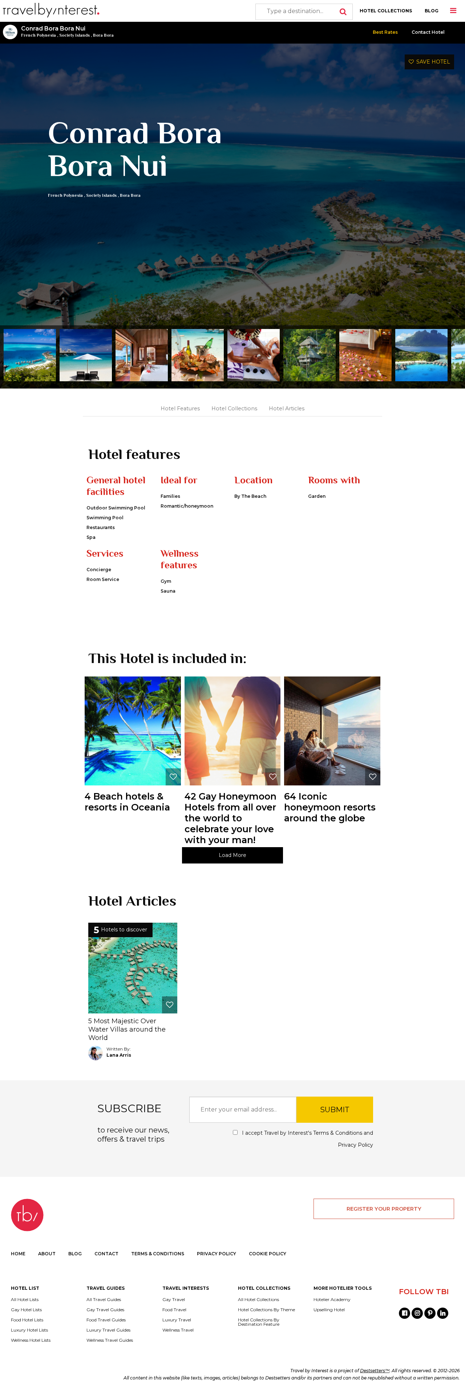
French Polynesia (38, 35)
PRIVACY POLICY (216, 1253)
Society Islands (74, 35)
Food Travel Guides (106, 1320)
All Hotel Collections (258, 1299)
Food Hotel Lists (27, 1320)
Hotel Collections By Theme (266, 1310)
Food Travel (174, 1310)
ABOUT (47, 1253)
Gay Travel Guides (105, 1310)
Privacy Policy (355, 1145)
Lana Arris (118, 1055)
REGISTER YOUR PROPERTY (384, 1209)
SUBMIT (334, 1109)
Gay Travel (173, 1299)
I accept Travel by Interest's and (306, 1139)
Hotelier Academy (332, 1299)
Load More (232, 855)
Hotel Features (180, 408)
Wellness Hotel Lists (30, 1340)
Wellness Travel (178, 1330)
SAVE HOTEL (432, 61)
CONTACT (106, 1253)
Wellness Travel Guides (109, 1340)
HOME (18, 1253)
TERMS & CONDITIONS (157, 1253)
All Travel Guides (103, 1299)
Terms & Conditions (337, 1133)
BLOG (431, 10)
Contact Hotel (428, 32)
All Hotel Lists (25, 1299)
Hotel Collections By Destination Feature (258, 1322)
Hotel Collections (234, 408)
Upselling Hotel (329, 1310)
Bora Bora (103, 35)
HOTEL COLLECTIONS (386, 10)
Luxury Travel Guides (108, 1330)
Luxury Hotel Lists (29, 1330)
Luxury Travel (176, 1320)
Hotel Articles (286, 408)
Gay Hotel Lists (26, 1310)
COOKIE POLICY (267, 1253)
